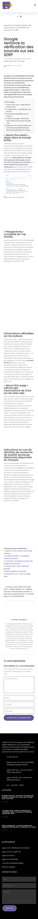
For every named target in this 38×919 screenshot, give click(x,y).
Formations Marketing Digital (12, 863)
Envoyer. (9, 908)
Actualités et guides (20, 25)
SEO (30, 25)
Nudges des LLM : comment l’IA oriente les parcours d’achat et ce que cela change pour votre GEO (18, 797)
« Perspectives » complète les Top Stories (18, 110)
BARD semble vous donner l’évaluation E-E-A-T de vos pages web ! (17, 574)
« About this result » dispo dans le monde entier (18, 106)
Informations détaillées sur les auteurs (17, 115)
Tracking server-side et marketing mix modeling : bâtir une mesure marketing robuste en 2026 (17, 811)
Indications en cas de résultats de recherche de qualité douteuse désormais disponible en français (18, 128)
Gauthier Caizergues (14, 59)
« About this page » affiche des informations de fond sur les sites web (18, 121)
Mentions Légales (8, 867)
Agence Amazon (8, 855)
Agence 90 (7, 25)
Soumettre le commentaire (19, 718)
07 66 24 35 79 (12, 757)
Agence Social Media (10, 859)
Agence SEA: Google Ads (11, 852)
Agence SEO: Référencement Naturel (15, 848)
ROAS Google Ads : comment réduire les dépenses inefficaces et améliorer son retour (19, 826)
